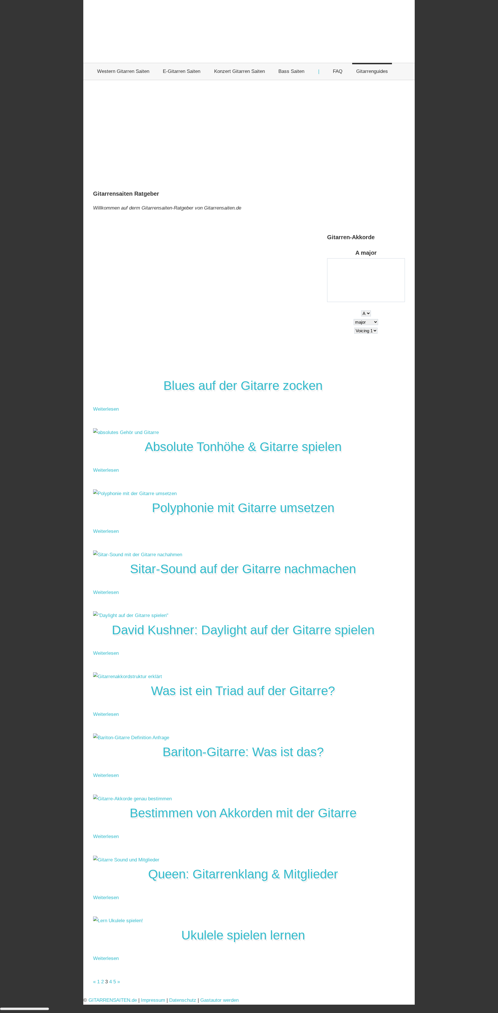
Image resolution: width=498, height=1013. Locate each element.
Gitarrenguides (372, 71)
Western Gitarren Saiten (123, 71)
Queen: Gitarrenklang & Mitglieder (243, 874)
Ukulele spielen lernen (243, 935)
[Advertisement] (249, 135)
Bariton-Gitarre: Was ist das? (243, 752)
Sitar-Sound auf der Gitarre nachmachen (243, 569)
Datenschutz (182, 1000)
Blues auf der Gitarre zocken (242, 385)
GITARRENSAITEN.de (112, 1000)
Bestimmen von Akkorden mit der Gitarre (243, 813)
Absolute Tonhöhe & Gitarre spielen (243, 446)
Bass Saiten (291, 71)
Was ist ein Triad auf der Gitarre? (243, 691)
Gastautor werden (219, 1000)
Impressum (153, 1000)
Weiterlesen (106, 409)
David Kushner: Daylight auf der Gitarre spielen (243, 630)
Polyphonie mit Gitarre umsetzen (243, 508)
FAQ (337, 71)
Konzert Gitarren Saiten (239, 71)
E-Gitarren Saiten (181, 71)
